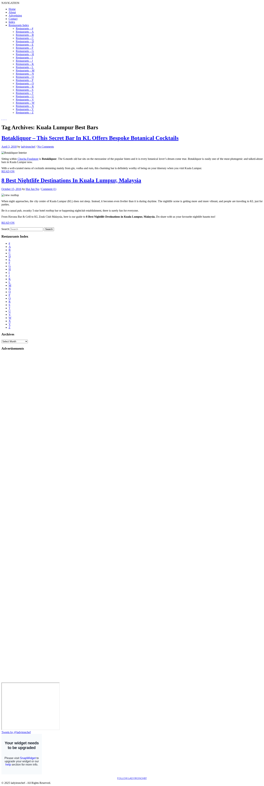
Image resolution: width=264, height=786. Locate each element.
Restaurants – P (24, 80)
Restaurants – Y (25, 109)
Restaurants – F (24, 47)
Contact (13, 18)
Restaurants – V (25, 99)
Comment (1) (48, 189)
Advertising (15, 15)
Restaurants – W (25, 102)
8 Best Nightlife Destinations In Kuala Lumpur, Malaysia (71, 180)
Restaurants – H (25, 54)
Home (12, 9)
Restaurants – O (25, 76)
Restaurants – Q (25, 83)
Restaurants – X (25, 106)
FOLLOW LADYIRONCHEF (132, 778)
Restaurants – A (25, 31)
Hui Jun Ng (32, 189)
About (12, 12)
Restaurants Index (19, 25)
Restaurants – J (24, 60)
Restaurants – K (25, 64)
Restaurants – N (25, 73)
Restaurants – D (25, 41)
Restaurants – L (25, 67)
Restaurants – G (25, 51)
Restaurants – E (25, 44)
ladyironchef (28, 146)
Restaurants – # (24, 28)
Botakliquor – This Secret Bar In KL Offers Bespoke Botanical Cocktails (90, 138)
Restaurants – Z (25, 112)
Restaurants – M (25, 70)
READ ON (8, 171)
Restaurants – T (25, 93)
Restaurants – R (25, 86)
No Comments (45, 146)
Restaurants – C (25, 38)
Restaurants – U (25, 96)
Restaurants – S (24, 89)
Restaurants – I (24, 57)
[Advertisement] (15, 408)
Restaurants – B (25, 34)
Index (12, 22)
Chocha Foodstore (28, 158)
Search (5, 229)
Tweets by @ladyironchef (16, 732)
